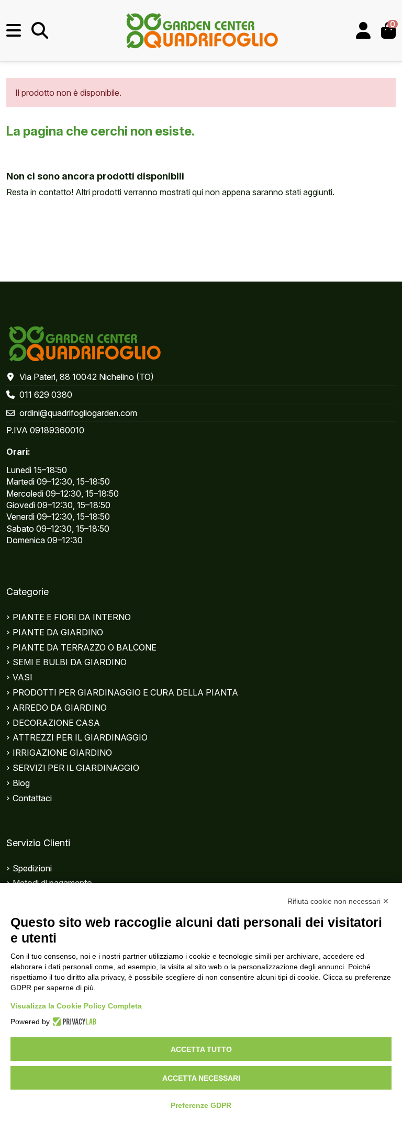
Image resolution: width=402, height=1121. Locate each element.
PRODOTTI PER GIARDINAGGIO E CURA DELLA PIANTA (125, 692)
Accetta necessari (201, 1078)
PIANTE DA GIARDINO (58, 632)
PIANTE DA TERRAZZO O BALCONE (85, 647)
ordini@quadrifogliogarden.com (78, 413)
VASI (22, 677)
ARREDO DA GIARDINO (60, 707)
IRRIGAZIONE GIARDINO (62, 752)
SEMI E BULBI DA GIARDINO (70, 662)
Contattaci (32, 798)
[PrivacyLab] (73, 1021)
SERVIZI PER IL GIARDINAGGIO (76, 768)
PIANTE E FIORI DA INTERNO (72, 617)
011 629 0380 (45, 394)
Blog (21, 783)
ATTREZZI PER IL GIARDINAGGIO (80, 737)
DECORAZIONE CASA (56, 723)
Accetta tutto (201, 1049)
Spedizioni (32, 868)
